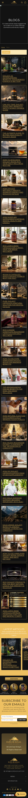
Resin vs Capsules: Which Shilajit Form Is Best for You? (14, 276)
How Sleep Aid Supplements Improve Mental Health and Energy (13, 220)
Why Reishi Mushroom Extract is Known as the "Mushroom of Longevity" (13, 445)
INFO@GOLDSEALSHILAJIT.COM (15, 771)
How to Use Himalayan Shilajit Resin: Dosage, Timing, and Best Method (14, 556)
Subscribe (22, 720)
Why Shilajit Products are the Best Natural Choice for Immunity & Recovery (14, 585)
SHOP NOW (14, 679)
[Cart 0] (25, 2)
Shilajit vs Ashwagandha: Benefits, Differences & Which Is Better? (14, 78)
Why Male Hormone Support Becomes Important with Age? (13, 500)
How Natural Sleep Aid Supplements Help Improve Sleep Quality (14, 417)
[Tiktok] (15, 789)
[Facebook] (7, 789)
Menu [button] (12, 776)
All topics (6, 52)
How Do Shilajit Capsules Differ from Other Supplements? (13, 473)
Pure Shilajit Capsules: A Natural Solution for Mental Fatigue (13, 304)
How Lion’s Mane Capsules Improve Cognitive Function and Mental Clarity (12, 613)
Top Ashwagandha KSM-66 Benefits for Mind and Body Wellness (12, 390)
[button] (4, 2)
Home (3, 47)
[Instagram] (12, 789)
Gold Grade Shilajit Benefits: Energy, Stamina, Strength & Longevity (12, 527)
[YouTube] (18, 789)
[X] (10, 789)
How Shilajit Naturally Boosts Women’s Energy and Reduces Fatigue (13, 191)
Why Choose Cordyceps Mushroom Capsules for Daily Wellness (13, 332)
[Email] (20, 789)
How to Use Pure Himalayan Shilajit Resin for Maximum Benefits (12, 361)
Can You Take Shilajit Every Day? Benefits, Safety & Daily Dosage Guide (13, 107)
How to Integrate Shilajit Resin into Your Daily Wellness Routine (13, 162)
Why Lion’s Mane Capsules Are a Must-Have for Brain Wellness (13, 248)
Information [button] (12, 781)
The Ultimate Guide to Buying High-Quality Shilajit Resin (13, 135)
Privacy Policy (15, 723)
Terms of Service (22, 722)
